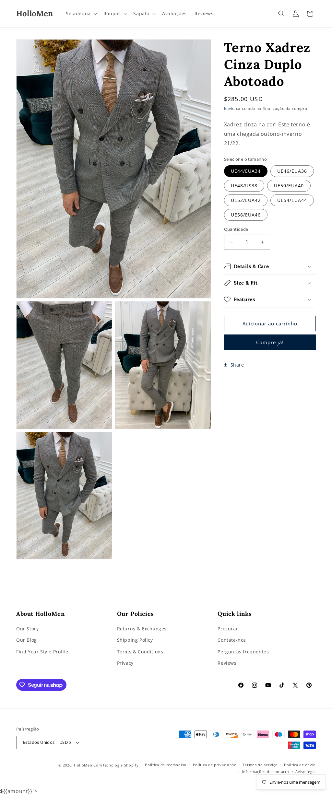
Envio (229, 108)
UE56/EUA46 (246, 215)
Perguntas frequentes (243, 652)
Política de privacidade (214, 764)
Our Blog (26, 640)
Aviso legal (305, 771)
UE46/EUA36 (292, 171)
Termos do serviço (260, 764)
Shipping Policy (135, 640)
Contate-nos (232, 640)
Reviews (227, 663)
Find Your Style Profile (42, 652)
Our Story (27, 629)
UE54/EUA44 (292, 200)
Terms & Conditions (140, 652)
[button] (80, 13)
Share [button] (237, 365)
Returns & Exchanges (142, 629)
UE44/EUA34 (246, 171)
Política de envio (300, 764)
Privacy (125, 663)
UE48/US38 (244, 185)
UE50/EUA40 (289, 185)
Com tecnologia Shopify (115, 765)
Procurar (228, 629)
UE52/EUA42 (246, 200)
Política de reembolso (165, 764)
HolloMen (83, 765)
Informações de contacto (265, 771)
